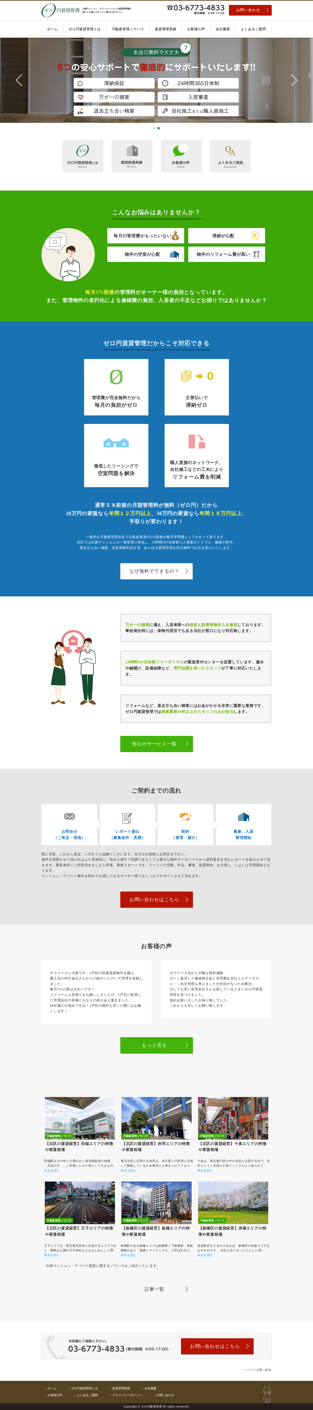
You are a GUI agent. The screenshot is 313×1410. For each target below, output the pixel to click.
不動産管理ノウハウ (128, 29)
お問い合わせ (248, 10)
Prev (19, 80)
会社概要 (223, 29)
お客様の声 (196, 29)
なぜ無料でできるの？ (154, 571)
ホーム (52, 29)
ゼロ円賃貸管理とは (85, 29)
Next (294, 80)
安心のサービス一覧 (154, 744)
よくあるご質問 (253, 29)
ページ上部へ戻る (258, 1369)
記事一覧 (154, 1289)
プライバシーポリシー (127, 1395)
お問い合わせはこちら (154, 899)
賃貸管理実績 (165, 29)
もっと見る (154, 1045)
